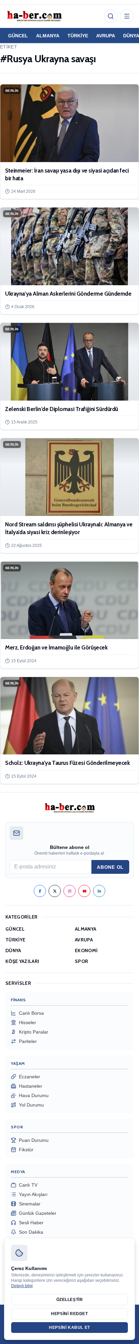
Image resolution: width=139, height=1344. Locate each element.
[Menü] (127, 16)
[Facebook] (40, 891)
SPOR (81, 961)
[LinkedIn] (99, 891)
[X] (55, 891)
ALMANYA (47, 35)
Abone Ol (110, 867)
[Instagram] (69, 891)
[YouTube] (84, 891)
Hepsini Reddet (69, 1313)
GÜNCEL (18, 35)
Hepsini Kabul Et (69, 1327)
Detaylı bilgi (22, 1285)
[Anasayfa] (34, 16)
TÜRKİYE (77, 35)
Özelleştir (69, 1299)
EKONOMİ (86, 950)
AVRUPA (105, 35)
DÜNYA (13, 950)
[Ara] (110, 16)
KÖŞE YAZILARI (22, 961)
